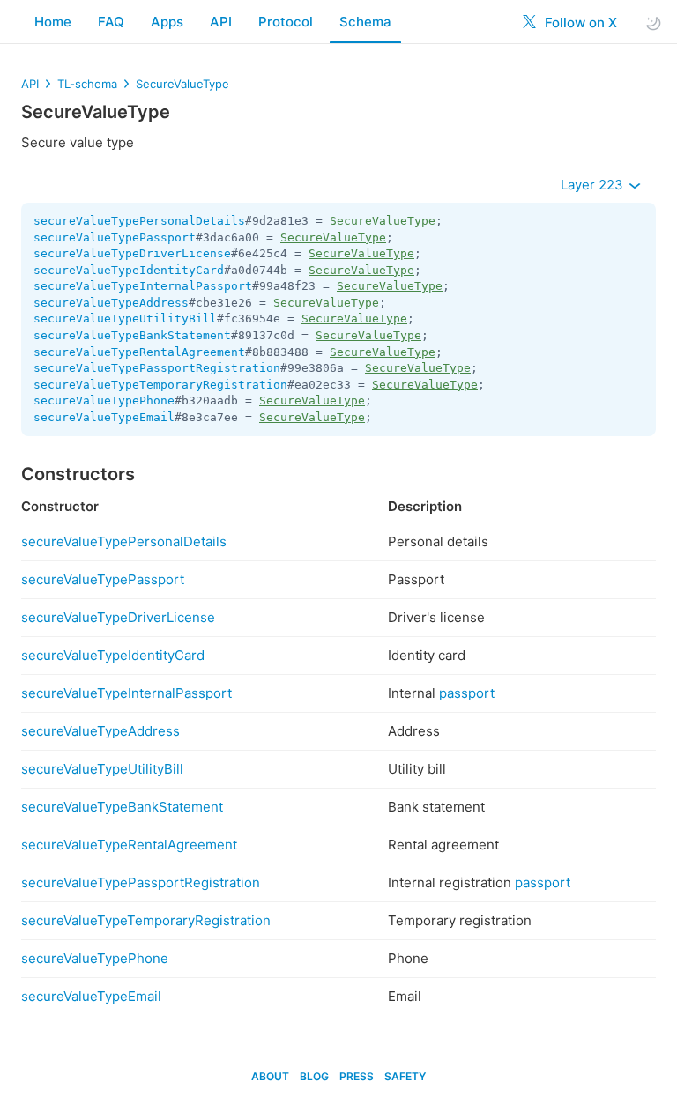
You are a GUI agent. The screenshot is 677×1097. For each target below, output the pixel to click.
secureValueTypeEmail (104, 417)
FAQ (111, 21)
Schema (365, 21)
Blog (314, 1076)
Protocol (285, 21)
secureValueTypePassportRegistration (156, 367)
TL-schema (87, 84)
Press (356, 1076)
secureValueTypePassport (114, 237)
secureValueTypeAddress (111, 302)
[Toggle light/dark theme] (653, 22)
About (270, 1076)
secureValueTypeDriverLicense (132, 253)
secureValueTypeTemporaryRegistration (160, 384)
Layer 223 (594, 184)
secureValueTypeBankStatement (132, 335)
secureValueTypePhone (104, 400)
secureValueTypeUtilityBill (125, 318)
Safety (405, 1076)
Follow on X (579, 22)
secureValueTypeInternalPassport (142, 286)
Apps (167, 21)
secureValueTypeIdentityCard (128, 270)
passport (467, 693)
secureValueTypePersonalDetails (139, 220)
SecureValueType (182, 84)
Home (52, 21)
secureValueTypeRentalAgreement (139, 352)
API (221, 21)
